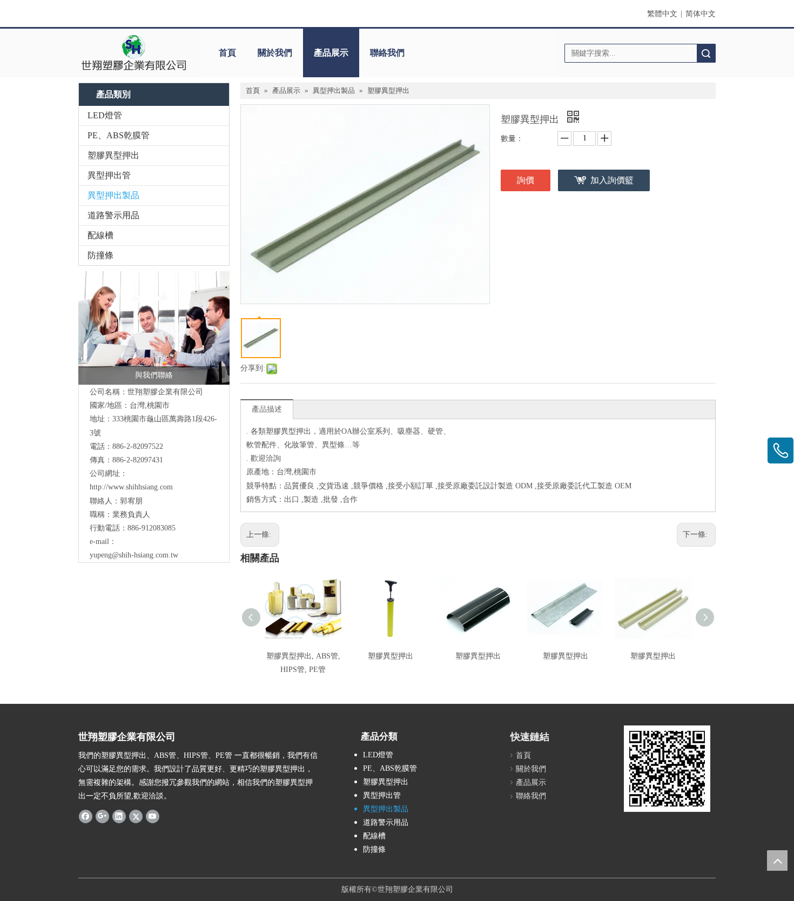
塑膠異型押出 (113, 155)
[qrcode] (667, 768)
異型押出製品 (113, 195)
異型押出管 (109, 175)
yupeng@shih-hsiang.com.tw (134, 555)
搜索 (706, 53)
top (777, 860)
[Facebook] (85, 816)
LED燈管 (105, 115)
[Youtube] (152, 816)
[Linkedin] (119, 816)
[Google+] (102, 816)
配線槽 (100, 235)
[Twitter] (136, 816)
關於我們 (275, 52)
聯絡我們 (387, 52)
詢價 (525, 180)
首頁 (227, 52)
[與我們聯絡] (154, 328)
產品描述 (267, 409)
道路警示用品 (113, 215)
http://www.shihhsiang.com (131, 487)
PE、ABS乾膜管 (119, 135)
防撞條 (100, 255)
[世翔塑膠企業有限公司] (133, 53)
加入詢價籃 (612, 180)
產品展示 (331, 52)
